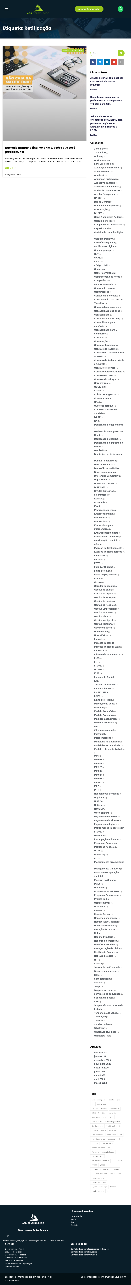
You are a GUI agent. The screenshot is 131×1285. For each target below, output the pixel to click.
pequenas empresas (99, 1174)
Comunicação (101, 292)
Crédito (98, 390)
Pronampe (99, 906)
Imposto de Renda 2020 (107, 647)
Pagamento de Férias (105, 816)
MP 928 (98, 767)
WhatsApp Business (105, 1032)
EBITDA (98, 498)
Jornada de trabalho (105, 684)
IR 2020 (98, 665)
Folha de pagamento (105, 574)
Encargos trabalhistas (106, 533)
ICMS (120, 1135)
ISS (96, 681)
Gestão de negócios (105, 605)
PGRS (97, 850)
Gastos (98, 582)
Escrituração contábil (106, 540)
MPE (96, 786)
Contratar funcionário (106, 345)
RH (95, 959)
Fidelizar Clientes (103, 567)
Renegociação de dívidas (108, 948)
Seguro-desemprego (105, 971)
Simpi (97, 986)
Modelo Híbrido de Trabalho (109, 749)
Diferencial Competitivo (107, 476)
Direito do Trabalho (104, 483)
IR (95, 662)
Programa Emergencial (106, 895)
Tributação (100, 1016)
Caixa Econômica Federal (108, 217)
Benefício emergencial (106, 205)
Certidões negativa (104, 242)
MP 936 (98, 771)
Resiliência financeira (106, 952)
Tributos (98, 1020)
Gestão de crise (97, 1126)
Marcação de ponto (104, 703)
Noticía (98, 801)
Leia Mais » (10, 167)
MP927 (97, 782)
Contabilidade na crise (106, 318)
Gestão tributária (103, 624)
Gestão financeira (103, 612)
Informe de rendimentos (107, 654)
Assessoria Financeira (106, 186)
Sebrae (98, 963)
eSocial (98, 544)
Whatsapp (99, 1028)
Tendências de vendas (106, 1013)
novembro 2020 (102, 1064)
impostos (111, 1139)
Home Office (101, 631)
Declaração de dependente (108, 424)
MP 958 (98, 778)
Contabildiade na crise (106, 307)
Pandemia (99, 835)
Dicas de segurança (105, 472)
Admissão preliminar (105, 179)
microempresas (102, 738)
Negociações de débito (106, 793)
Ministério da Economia (107, 741)
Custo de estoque (103, 406)
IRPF (96, 673)
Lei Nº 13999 (101, 692)
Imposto (98, 639)
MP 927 (98, 763)
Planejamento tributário (107, 868)
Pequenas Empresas (105, 843)
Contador (99, 337)
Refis (97, 933)
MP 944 (98, 775)
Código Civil (101, 265)
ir (92, 1143)
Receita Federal (102, 914)
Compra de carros (104, 288)
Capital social (101, 228)
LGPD (97, 696)
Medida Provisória (104, 715)
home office (111, 1135)
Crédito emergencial (105, 394)
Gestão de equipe (103, 593)
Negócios (99, 797)
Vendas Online (102, 1024)
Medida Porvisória (104, 711)
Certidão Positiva (103, 239)
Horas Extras (101, 635)
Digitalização (101, 479)
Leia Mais (93, 90)
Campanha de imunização (108, 224)
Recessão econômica (106, 918)
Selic (97, 975)
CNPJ (97, 261)
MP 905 (98, 759)
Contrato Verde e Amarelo (108, 371)
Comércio (99, 269)
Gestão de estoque (104, 597)
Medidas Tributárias (105, 722)
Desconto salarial (103, 464)
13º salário (100, 152)
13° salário (100, 148)
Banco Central (102, 202)
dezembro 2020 (102, 1060)
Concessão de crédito (106, 295)
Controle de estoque (105, 379)
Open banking (102, 813)
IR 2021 (98, 669)
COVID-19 (99, 387)
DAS (96, 421)
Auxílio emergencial (99, 1100)
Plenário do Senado (105, 880)
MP (96, 755)
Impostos (99, 650)
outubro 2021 (101, 1052)
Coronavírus (101, 383)
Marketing (99, 707)
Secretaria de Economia (107, 967)
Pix (96, 858)
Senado (98, 982)
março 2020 (100, 1083)
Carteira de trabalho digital (108, 232)
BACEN (98, 198)
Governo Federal (103, 627)
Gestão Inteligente (104, 620)
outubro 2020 (101, 1067)
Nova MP (99, 809)
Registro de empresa (105, 941)
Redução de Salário (99, 1182)
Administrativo (102, 171)
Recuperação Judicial (106, 921)
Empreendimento (103, 513)
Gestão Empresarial (105, 609)
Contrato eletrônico (104, 368)
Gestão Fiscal (101, 616)
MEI (96, 726)
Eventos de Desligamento (108, 548)
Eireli (97, 506)
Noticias (98, 805)
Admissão (99, 175)
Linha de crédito (103, 700)
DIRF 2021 (99, 487)
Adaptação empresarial (106, 167)
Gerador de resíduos (105, 586)
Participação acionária (106, 839)
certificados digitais (105, 246)
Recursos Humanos (105, 925)
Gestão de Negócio (113, 1126)
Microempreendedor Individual (103, 1152)
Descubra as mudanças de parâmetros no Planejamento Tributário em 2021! (106, 100)
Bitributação (101, 209)
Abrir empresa (102, 160)
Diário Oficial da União (106, 468)
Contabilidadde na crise (107, 311)
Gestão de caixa (103, 589)
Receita (98, 910)
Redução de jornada (99, 1178)
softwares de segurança (107, 994)
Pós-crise (99, 887)
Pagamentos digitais (105, 824)
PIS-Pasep (99, 854)
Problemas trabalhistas (106, 891)
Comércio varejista (104, 273)
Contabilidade (101, 314)
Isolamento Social (104, 677)
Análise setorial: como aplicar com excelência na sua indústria (106, 81)
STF (96, 1001)
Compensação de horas (107, 276)
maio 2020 (99, 1075)
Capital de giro (114, 1100)
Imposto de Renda (104, 643)
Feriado (98, 559)
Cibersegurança (103, 250)
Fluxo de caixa (102, 571)
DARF (97, 417)
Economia (99, 502)
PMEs (97, 884)
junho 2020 (100, 1071)
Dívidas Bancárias (104, 491)
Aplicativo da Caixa (104, 183)
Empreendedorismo (105, 510)
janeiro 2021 (100, 1056)
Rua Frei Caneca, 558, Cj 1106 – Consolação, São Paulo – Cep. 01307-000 (33, 1241)
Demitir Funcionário (105, 460)
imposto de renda (98, 1139)
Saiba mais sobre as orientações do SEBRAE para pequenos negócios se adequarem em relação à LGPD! (106, 123)
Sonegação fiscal (103, 997)
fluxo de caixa (97, 1122)
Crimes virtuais (102, 398)
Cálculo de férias (103, 221)
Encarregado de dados (106, 536)
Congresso (101, 1104)
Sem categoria (102, 979)
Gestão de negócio (104, 601)
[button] (6, 9)
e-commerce (101, 495)
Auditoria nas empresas (107, 190)
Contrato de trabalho (105, 349)
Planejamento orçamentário (109, 862)
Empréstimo (100, 521)
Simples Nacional (103, 990)
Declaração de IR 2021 (106, 439)
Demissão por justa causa (108, 454)
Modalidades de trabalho (107, 745)
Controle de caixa (103, 375)
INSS (97, 658)
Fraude (98, 578)
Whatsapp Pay (102, 1035)
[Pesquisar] (121, 53)
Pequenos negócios (105, 847)
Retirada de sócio (103, 956)
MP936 (102, 1165)
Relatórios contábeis (105, 944)
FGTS (97, 563)
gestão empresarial (99, 1130)
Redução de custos (104, 929)
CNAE (97, 257)
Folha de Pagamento (112, 1122)
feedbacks (99, 555)
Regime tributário (103, 937)
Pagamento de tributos (106, 820)
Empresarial (100, 517)
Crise (97, 402)
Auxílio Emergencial (105, 194)
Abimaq (98, 156)
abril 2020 (99, 1079)
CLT (96, 254)
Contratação (101, 341)
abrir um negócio (103, 164)
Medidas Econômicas (106, 719)
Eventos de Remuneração (108, 551)
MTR (96, 790)
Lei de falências (102, 688)
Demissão (99, 450)
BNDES (98, 213)
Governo (112, 1130)
